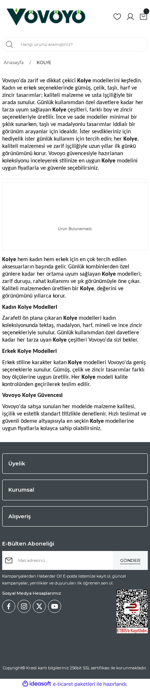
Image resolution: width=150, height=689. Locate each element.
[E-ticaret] (74, 684)
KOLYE (44, 62)
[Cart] (143, 16)
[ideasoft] (36, 684)
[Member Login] (130, 16)
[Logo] (46, 16)
